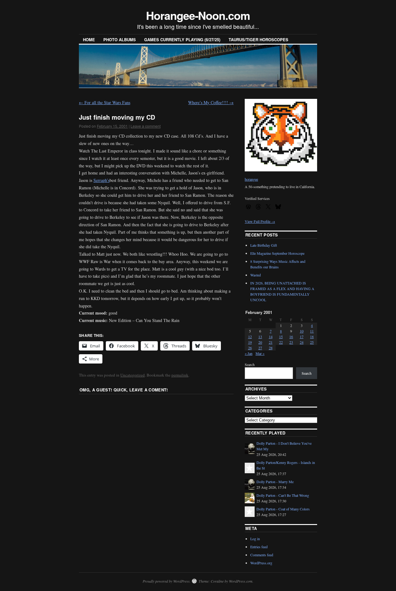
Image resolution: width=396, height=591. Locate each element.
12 (250, 336)
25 (312, 342)
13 (260, 336)
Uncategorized (132, 375)
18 (312, 336)
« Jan (248, 353)
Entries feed (259, 546)
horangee (251, 179)
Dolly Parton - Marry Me (275, 481)
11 (312, 331)
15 (281, 336)
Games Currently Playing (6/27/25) (182, 39)
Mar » (260, 353)
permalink (179, 375)
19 (250, 342)
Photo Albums (119, 39)
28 (271, 347)
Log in (255, 538)
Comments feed (261, 554)
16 (291, 336)
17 (301, 336)
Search (250, 364)
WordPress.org (261, 562)
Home (89, 39)
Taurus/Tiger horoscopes (258, 39)
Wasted (255, 274)
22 (281, 342)
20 (260, 342)
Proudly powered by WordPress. (167, 581)
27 (260, 347)
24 (301, 342)
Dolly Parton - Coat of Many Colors (283, 508)
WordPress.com (240, 581)
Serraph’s (101, 180)
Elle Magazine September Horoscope (277, 253)
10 (301, 331)
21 (271, 342)
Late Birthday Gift (263, 245)
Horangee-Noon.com (198, 15)
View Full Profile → (260, 221)
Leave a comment (146, 126)
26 (250, 347)
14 (271, 336)
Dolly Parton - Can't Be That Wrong (282, 495)
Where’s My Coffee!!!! (211, 102)
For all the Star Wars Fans (104, 102)
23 (291, 342)
